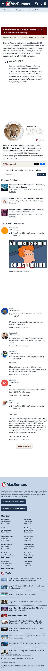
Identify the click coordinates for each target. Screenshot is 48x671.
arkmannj (12, 351)
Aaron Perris (28, 561)
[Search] (41, 4)
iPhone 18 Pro (34, 10)
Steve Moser (5, 561)
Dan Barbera (5, 553)
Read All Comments (24, 446)
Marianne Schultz (29, 544)
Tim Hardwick (28, 536)
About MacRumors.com (13, 502)
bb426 (11, 401)
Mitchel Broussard (7, 536)
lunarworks (13, 228)
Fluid (28, 665)
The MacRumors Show (17, 616)
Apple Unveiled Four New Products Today (26, 198)
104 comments (9, 164)
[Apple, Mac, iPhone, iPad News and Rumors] (17, 6)
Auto (39, 665)
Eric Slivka (41, 37)
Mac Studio (20, 10)
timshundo (13, 333)
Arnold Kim (5, 519)
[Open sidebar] (45, 4)
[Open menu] (2, 4)
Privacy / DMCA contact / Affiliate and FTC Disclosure (17, 658)
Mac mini (7, 10)
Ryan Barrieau (28, 553)
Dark (2, 667)
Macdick (12, 380)
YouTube (9, 573)
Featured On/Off (7, 665)
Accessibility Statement (8, 662)
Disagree (26, 271)
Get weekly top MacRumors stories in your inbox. (24, 170)
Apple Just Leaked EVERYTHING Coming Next (26, 602)
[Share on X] (36, 164)
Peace (11, 308)
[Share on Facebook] (42, 164)
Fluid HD (33, 665)
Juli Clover (4, 528)
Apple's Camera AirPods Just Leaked (22, 594)
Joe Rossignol (28, 528)
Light (42, 665)
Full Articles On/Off (19, 665)
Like (21, 271)
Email (2, 523)
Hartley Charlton (6, 544)
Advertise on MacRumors (14, 508)
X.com (7, 523)
